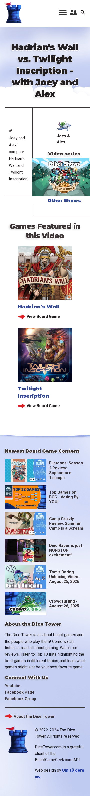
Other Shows (64, 200)
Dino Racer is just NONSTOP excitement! (65, 550)
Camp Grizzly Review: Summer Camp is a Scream (66, 523)
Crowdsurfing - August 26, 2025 (64, 603)
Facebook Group (20, 698)
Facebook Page (20, 692)
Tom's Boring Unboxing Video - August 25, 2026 (65, 577)
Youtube (12, 685)
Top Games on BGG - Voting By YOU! (63, 497)
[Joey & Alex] (64, 125)
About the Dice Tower (34, 716)
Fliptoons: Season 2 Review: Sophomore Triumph (66, 470)
